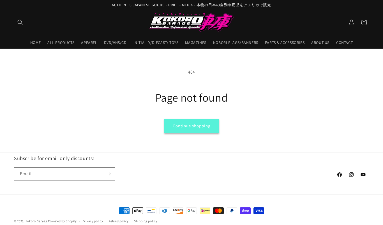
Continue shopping (192, 125)
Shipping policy (145, 221)
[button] (20, 22)
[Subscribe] (108, 174)
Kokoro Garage (36, 221)
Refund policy (118, 221)
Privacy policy (92, 221)
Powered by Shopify (62, 221)
